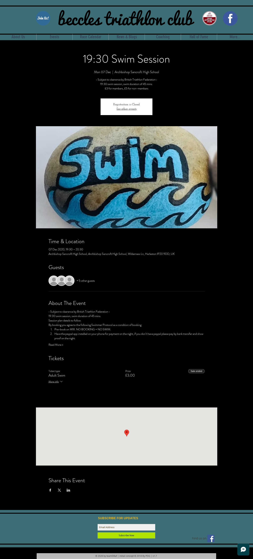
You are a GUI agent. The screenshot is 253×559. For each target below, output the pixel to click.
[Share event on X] (59, 490)
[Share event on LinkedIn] (68, 490)
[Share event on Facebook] (50, 490)
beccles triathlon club (125, 17)
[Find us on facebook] (210, 538)
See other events (127, 109)
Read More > (56, 345)
